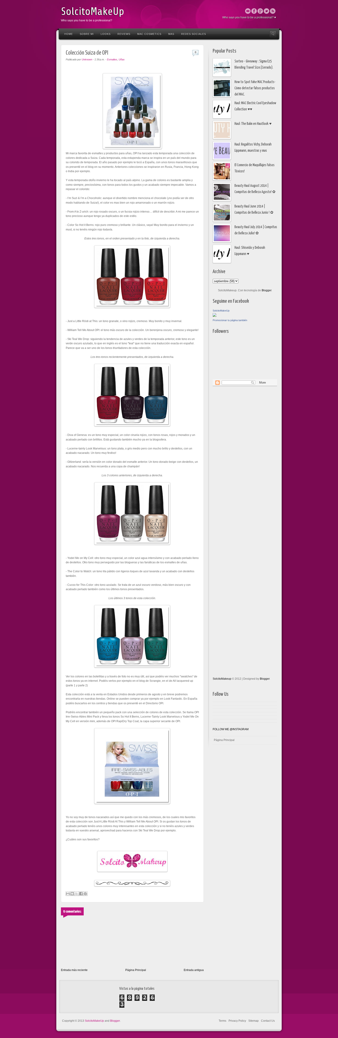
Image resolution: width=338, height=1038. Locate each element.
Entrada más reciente (74, 970)
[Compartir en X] (76, 893)
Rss (272, 11)
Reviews (123, 34)
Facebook (254, 11)
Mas (171, 34)
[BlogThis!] (72, 893)
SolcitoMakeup (222, 678)
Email (248, 11)
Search (272, 34)
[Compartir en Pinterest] (85, 893)
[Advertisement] (231, 459)
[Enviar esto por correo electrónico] (68, 893)
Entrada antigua (194, 970)
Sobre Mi (87, 34)
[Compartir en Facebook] (81, 893)
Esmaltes (112, 59)
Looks (106, 34)
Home (68, 34)
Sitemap (253, 1020)
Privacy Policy (237, 1020)
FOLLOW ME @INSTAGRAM (231, 729)
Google (260, 11)
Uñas (122, 59)
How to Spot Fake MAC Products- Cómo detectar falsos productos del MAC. (255, 88)
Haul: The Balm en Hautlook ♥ (253, 124)
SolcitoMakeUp (92, 11)
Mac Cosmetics (149, 34)
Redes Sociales (193, 34)
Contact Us (268, 1020)
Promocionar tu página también (230, 320)
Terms (222, 1020)
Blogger (266, 290)
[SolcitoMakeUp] (214, 315)
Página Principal (135, 970)
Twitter (266, 11)
